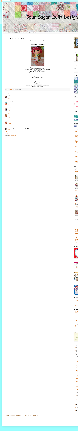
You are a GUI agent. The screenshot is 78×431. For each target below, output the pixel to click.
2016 (75, 350)
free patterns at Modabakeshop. (14, 32)
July (76, 392)
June (76, 393)
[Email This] (15, 89)
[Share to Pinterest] (20, 89)
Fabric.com (76, 303)
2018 (75, 347)
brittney (9, 113)
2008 (75, 406)
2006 (75, 409)
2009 (75, 404)
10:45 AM (9, 123)
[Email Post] (14, 89)
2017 (75, 348)
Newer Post (6, 133)
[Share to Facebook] (19, 89)
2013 (75, 354)
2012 (75, 356)
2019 (75, 345)
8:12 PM (9, 129)
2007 (76, 407)
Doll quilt (76, 327)
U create (76, 203)
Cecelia (9, 107)
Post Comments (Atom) (12, 135)
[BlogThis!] (17, 89)
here (44, 67)
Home (5, 32)
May (76, 395)
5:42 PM (9, 104)
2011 (75, 357)
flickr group (45, 76)
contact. (34, 32)
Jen (8, 95)
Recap (76, 379)
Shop (30, 32)
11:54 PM (9, 117)
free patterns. (24, 32)
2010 (75, 403)
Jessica (8, 126)
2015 (75, 351)
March (77, 398)
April (76, 396)
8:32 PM (9, 110)
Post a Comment (8, 131)
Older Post (68, 133)
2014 (75, 353)
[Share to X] (18, 89)
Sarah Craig (9, 101)
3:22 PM (9, 98)
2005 (75, 410)
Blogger (49, 423)
